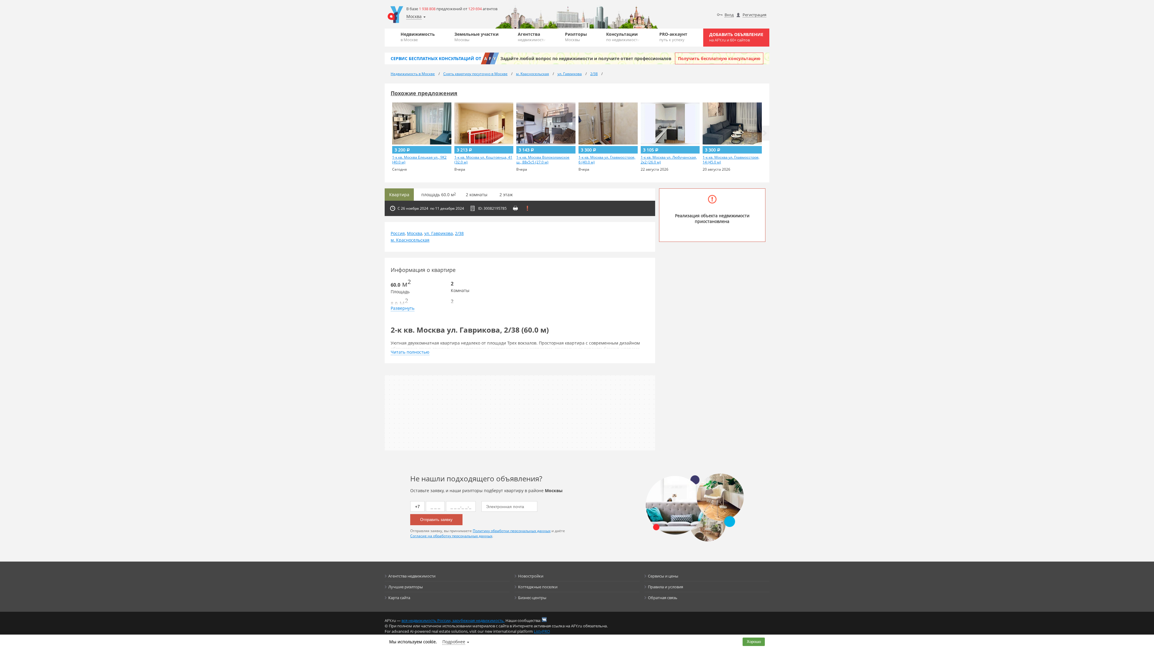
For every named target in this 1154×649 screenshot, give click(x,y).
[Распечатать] (515, 208)
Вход (729, 14)
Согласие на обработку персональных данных (451, 535)
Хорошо (754, 641)
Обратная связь (662, 597)
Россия (398, 233)
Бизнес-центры (532, 597)
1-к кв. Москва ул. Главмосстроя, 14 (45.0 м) (731, 160)
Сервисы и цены (663, 576)
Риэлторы (576, 36)
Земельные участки (476, 36)
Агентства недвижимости (411, 576)
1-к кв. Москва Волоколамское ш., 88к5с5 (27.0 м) (542, 160)
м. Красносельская (410, 240)
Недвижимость (418, 36)
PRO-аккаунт (673, 36)
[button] (764, 133)
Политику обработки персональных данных (512, 530)
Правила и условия (665, 587)
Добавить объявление (736, 37)
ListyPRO (542, 631)
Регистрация (754, 14)
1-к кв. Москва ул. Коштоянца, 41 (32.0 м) (483, 160)
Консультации (623, 36)
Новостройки (530, 576)
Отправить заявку (436, 519)
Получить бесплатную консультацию (719, 58)
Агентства (532, 36)
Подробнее (453, 641)
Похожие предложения (424, 93)
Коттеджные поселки (537, 587)
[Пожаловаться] (527, 208)
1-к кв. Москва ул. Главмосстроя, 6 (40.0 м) (607, 160)
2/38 (459, 233)
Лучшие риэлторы (405, 587)
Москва (414, 233)
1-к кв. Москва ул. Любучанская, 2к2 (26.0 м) (669, 160)
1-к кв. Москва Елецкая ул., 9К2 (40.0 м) (419, 160)
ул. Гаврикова (438, 233)
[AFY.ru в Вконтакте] (544, 619)
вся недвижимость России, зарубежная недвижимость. (453, 620)
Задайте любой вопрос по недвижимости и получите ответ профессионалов (585, 58)
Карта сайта (399, 597)
